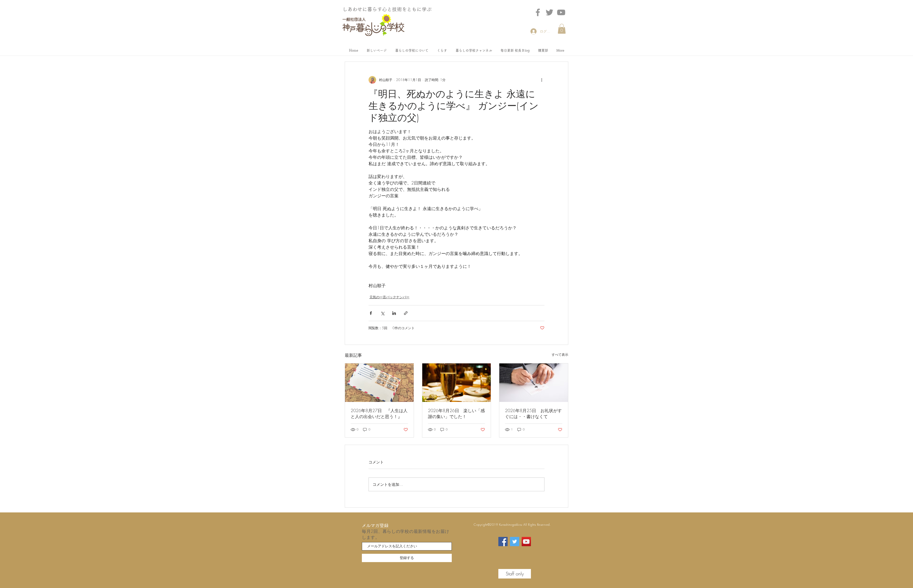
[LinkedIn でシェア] (394, 313)
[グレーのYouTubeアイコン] (561, 12)
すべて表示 (560, 354)
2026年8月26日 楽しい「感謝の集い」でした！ (456, 413)
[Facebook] (538, 12)
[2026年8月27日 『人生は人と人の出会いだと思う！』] (379, 382)
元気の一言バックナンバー (389, 297)
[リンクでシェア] (405, 313)
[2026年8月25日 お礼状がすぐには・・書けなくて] (533, 382)
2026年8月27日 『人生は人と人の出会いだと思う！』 (379, 413)
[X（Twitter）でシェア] (382, 313)
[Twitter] (549, 12)
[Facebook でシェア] (371, 313)
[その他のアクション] (541, 80)
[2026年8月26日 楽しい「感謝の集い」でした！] (456, 382)
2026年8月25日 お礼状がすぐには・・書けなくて (533, 413)
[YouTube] (526, 541)
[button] (562, 29)
